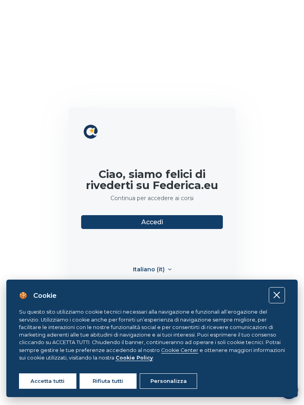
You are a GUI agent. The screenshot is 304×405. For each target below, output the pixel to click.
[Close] (277, 295)
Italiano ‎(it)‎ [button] (149, 269)
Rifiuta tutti (108, 381)
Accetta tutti (47, 381)
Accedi (152, 222)
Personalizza (168, 381)
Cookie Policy (134, 358)
